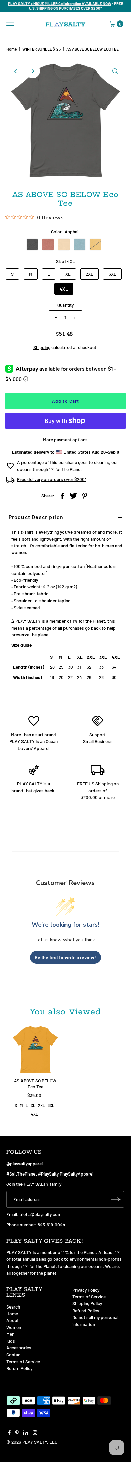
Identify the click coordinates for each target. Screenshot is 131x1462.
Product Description (36, 517)
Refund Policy (85, 1310)
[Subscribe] (115, 1199)
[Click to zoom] (114, 70)
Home (11, 49)
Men (10, 1334)
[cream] (64, 244)
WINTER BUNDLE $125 (41, 49)
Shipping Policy (87, 1303)
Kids (10, 1341)
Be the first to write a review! (65, 957)
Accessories (18, 1347)
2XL (89, 274)
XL (68, 274)
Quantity (65, 305)
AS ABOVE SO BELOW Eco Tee (35, 1083)
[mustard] (95, 244)
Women (13, 1327)
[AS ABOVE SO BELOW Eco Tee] (35, 1050)
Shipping (41, 347)
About (12, 1320)
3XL (112, 274)
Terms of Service (23, 1361)
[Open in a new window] (62, 495)
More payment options (65, 439)
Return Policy (19, 1368)
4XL (64, 289)
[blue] (79, 244)
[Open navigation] (10, 23)
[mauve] (48, 244)
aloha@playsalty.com (40, 1214)
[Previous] (16, 70)
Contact (14, 1354)
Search (13, 1307)
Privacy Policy (85, 1290)
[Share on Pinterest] (84, 495)
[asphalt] (32, 244)
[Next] (32, 70)
